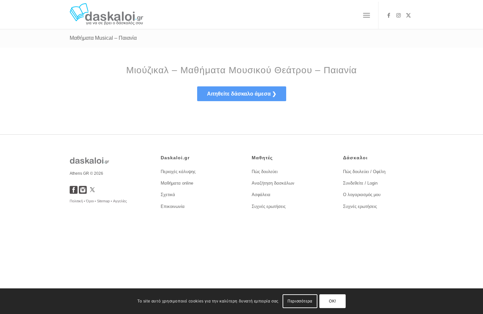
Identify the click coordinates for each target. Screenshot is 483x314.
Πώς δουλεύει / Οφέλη (364, 171)
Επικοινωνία (173, 206)
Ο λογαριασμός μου (361, 194)
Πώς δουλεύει (265, 171)
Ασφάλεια (261, 194)
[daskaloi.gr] (107, 15)
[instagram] (83, 192)
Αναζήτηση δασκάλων (273, 183)
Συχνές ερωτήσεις (269, 206)
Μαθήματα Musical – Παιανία (103, 38)
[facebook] (74, 192)
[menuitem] (366, 15)
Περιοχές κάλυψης (178, 171)
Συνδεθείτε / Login (360, 183)
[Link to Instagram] (398, 15)
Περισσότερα (300, 301)
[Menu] (366, 15)
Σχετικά (168, 194)
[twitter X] (92, 192)
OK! (332, 301)
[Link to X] (408, 15)
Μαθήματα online (177, 183)
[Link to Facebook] (389, 15)
